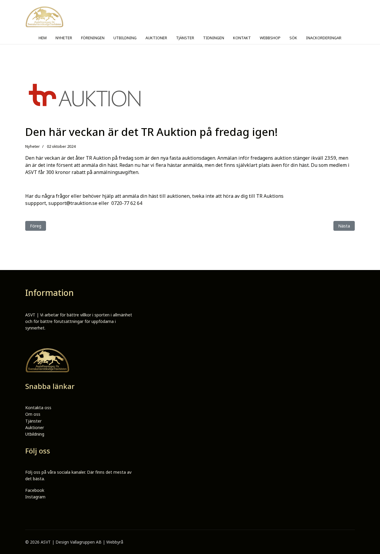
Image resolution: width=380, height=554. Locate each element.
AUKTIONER (156, 37)
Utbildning (34, 434)
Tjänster (33, 421)
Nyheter (32, 146)
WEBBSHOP (270, 37)
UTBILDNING (125, 37)
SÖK (293, 37)
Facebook (34, 490)
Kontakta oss (38, 407)
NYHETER (64, 37)
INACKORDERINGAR (323, 37)
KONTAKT (242, 37)
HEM (43, 37)
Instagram (35, 497)
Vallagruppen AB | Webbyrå (96, 542)
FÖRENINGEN (92, 37)
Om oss (32, 414)
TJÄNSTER (185, 37)
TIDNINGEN (213, 37)
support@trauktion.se (72, 203)
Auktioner (34, 427)
